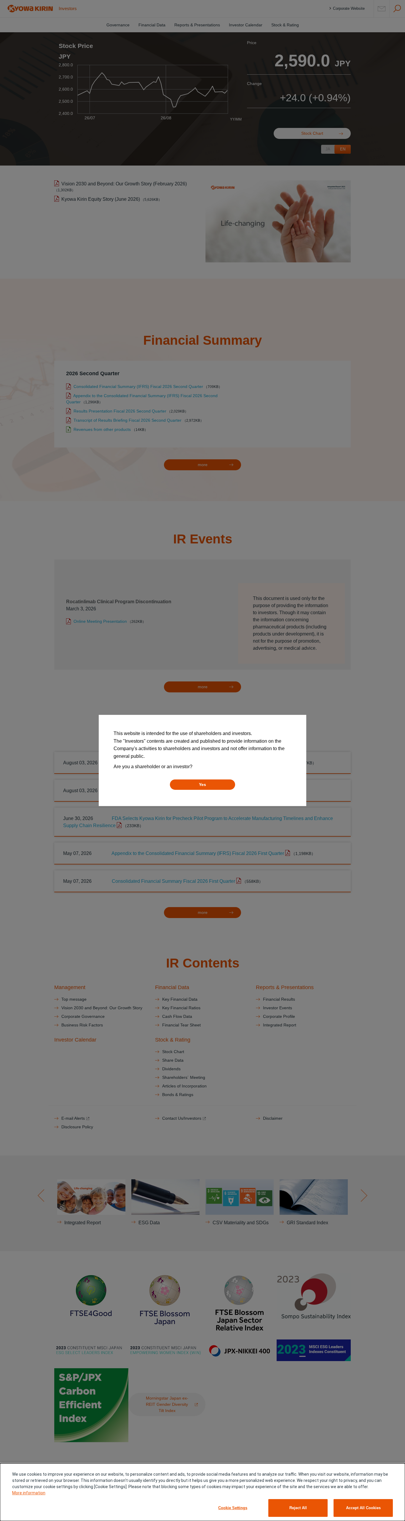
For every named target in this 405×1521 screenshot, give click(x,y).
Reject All (298, 1508)
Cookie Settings (232, 1508)
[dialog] (202, 1492)
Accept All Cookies (363, 1508)
